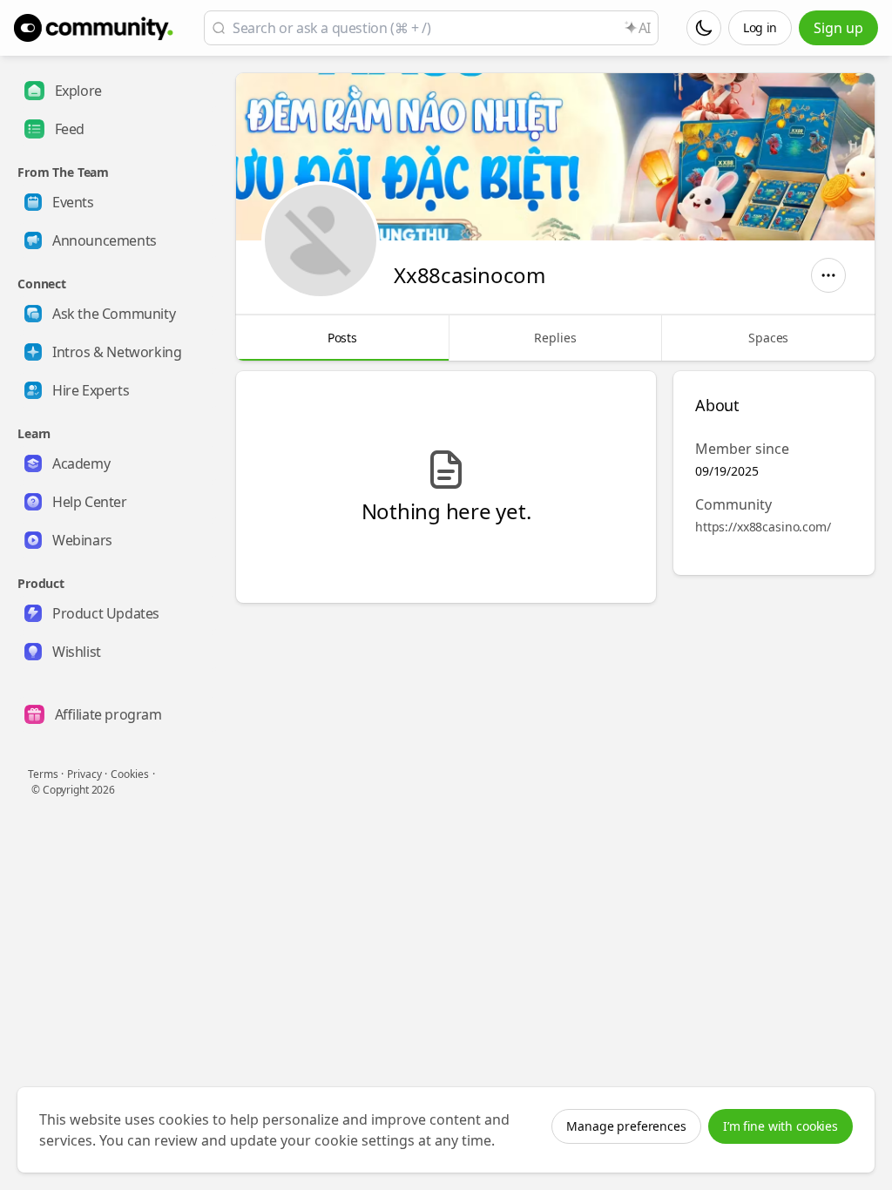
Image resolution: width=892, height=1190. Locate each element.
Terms (42, 774)
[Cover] (555, 156)
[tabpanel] (555, 487)
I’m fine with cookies (780, 1126)
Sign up (838, 27)
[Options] (828, 275)
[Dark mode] (703, 27)
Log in (760, 27)
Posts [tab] (342, 337)
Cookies (129, 774)
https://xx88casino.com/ (763, 526)
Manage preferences (626, 1126)
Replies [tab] (555, 337)
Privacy (84, 774)
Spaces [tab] (768, 337)
